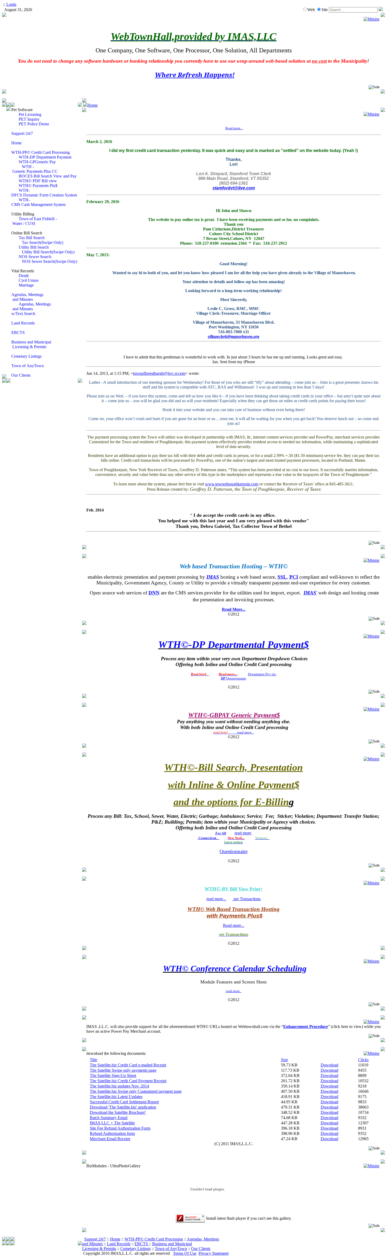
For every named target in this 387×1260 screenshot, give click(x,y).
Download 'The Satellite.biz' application (123, 1107)
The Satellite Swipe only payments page (123, 1070)
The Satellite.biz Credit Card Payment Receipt (128, 1081)
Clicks (363, 1059)
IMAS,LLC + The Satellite (112, 1123)
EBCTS (142, 1244)
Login (11, 4)
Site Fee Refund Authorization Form (120, 1128)
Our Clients (200, 1248)
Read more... (233, 925)
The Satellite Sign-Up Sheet (113, 1075)
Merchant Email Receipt (110, 1138)
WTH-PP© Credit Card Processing (154, 1239)
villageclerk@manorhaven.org (233, 336)
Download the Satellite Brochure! (118, 1112)
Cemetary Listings (135, 1248)
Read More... (233, 609)
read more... (216, 899)
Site (324, 9)
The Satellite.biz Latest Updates (116, 1096)
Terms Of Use (184, 1253)
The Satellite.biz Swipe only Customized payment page (136, 1091)
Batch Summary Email (108, 1117)
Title (93, 1059)
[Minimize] (371, 19)
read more (243, 833)
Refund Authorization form (112, 1133)
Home (92, 105)
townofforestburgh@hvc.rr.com (159, 373)
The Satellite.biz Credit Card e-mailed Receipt (128, 1065)
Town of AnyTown (171, 1248)
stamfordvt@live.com (233, 188)
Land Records (118, 1244)
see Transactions (246, 899)
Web (311, 9)
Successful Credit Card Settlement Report (124, 1102)
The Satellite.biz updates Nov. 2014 (119, 1086)
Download (329, 1065)
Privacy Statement (214, 1253)
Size (284, 1059)
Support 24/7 (95, 1239)
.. (209, 838)
